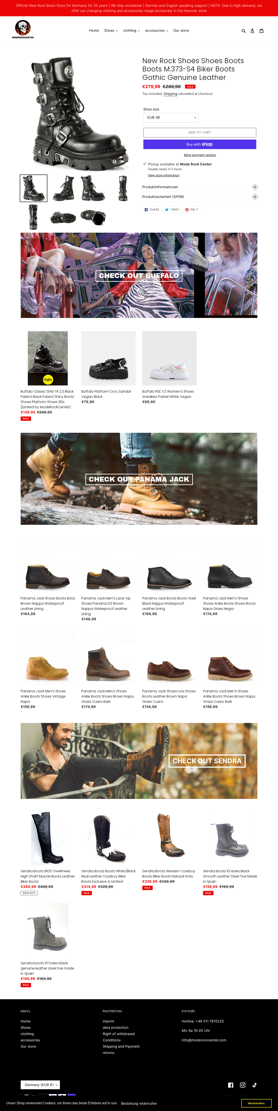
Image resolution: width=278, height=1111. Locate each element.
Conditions (112, 1040)
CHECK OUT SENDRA (207, 761)
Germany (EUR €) (39, 1085)
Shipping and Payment (121, 1046)
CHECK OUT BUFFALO (139, 276)
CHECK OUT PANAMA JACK (139, 479)
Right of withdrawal (119, 1034)
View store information (163, 175)
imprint (108, 1021)
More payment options (200, 155)
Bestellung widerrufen (139, 1103)
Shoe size (151, 109)
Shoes (26, 1027)
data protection (115, 1027)
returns (108, 1052)
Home (25, 1021)
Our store (28, 1046)
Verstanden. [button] (256, 1103)
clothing (27, 1034)
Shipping (170, 94)
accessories (30, 1040)
